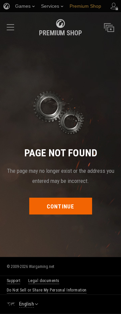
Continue (61, 206)
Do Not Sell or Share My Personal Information (47, 290)
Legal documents (43, 280)
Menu (10, 29)
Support (13, 280)
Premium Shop (60, 33)
